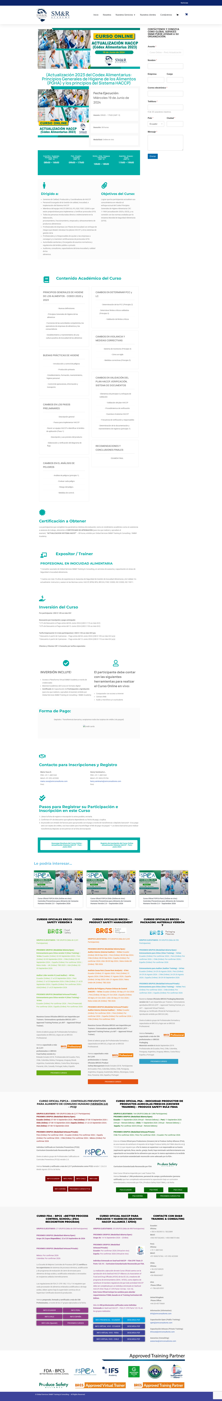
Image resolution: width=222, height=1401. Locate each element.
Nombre (152, 60)
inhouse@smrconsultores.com (162, 1332)
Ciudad (171, 118)
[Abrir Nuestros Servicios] (134, 14)
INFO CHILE (81, 1179)
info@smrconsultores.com (160, 1314)
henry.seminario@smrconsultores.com (105, 781)
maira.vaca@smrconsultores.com (53, 781)
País (150, 118)
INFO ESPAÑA (60, 1189)
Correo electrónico (157, 88)
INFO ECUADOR (53, 1179)
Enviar (153, 156)
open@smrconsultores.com (161, 1323)
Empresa (152, 74)
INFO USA (93, 1179)
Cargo (170, 74)
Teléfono (153, 101)
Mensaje (152, 132)
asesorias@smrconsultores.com (163, 1341)
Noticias (184, 3)
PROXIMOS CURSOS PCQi (80, 1189)
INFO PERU (67, 1179)
